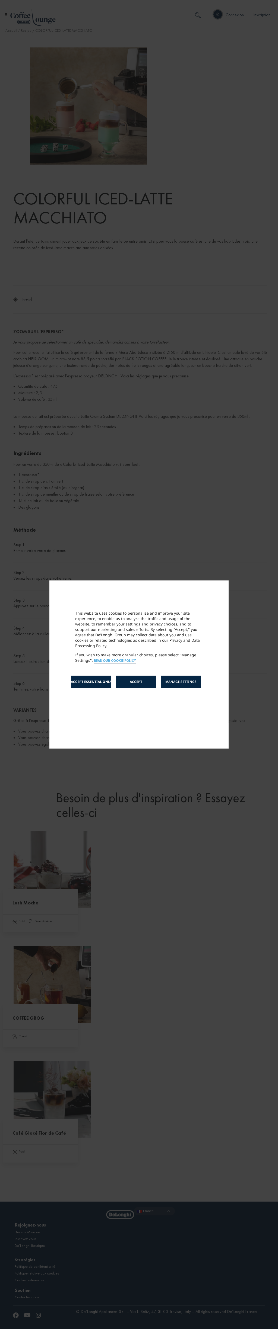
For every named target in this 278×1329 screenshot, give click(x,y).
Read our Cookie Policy (115, 661)
